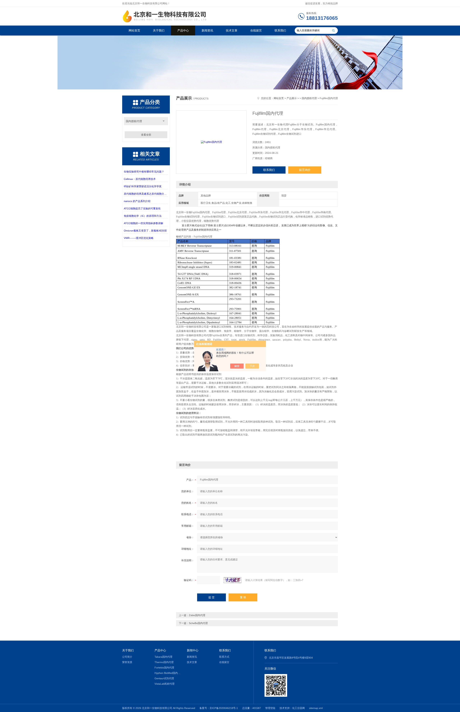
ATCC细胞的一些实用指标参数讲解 (143, 223)
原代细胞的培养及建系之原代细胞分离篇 (146, 193)
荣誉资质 (127, 662)
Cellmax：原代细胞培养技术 (140, 179)
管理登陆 (270, 708)
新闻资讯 (207, 30)
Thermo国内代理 (164, 662)
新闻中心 (192, 650)
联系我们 (280, 30)
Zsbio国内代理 (197, 615)
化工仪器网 (298, 708)
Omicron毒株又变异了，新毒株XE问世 (145, 230)
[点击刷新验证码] (233, 580)
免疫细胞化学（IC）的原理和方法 (143, 215)
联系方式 (224, 656)
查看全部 (146, 134)
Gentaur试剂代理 (164, 678)
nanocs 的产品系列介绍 (137, 201)
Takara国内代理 (163, 656)
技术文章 (231, 30)
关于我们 (158, 30)
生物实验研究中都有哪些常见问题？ (144, 171)
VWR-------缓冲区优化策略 (138, 238)
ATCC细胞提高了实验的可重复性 (142, 208)
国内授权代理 (134, 121)
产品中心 (183, 30)
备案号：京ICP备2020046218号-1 (218, 708)
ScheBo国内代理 (198, 623)
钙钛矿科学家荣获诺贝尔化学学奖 (143, 186)
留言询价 (304, 169)
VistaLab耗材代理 (164, 683)
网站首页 (134, 30)
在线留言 (256, 30)
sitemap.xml (316, 708)
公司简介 (127, 656)
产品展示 (292, 98)
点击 (163, 121)
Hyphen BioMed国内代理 (168, 673)
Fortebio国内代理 (164, 667)
